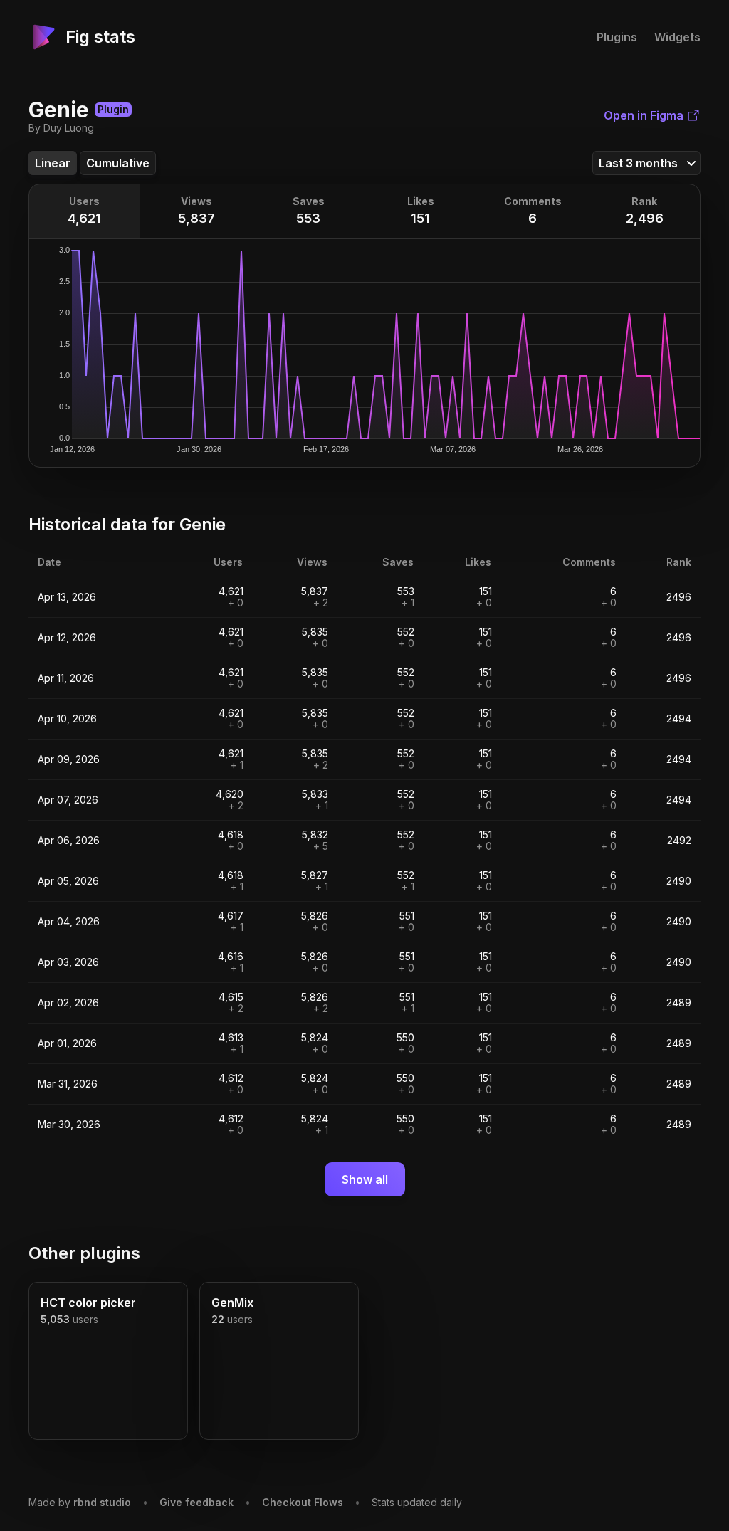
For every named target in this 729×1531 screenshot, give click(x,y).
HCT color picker (88, 1302)
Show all (365, 1179)
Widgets (677, 37)
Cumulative (118, 163)
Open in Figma (643, 115)
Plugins (617, 37)
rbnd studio (102, 1502)
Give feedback (196, 1502)
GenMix (232, 1302)
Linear (52, 163)
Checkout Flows (302, 1502)
